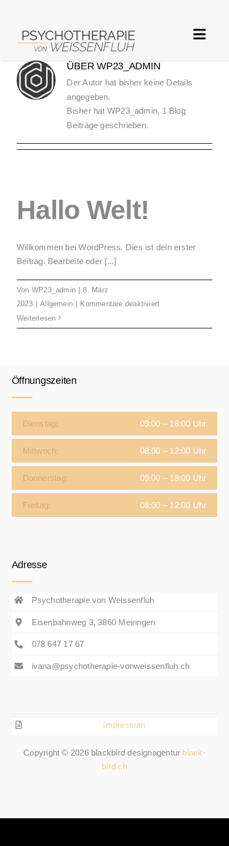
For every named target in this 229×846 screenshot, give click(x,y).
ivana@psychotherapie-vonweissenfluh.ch (111, 666)
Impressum (124, 725)
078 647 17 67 (58, 644)
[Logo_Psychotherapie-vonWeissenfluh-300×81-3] (78, 26)
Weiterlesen (36, 318)
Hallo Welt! (83, 210)
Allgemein (56, 304)
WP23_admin (54, 290)
